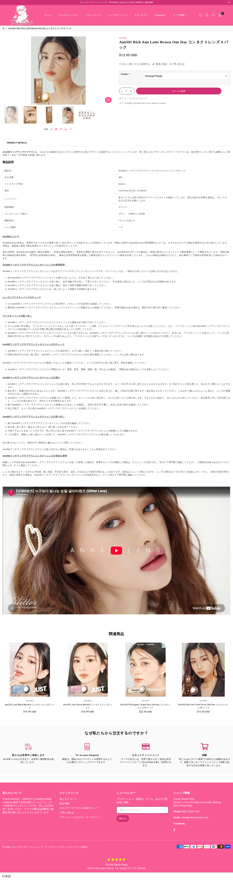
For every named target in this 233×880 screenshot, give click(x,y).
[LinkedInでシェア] (66, 129)
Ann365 (123, 38)
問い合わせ (179, 64)
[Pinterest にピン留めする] (61, 129)
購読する (123, 818)
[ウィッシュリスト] (213, 15)
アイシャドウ (92, 15)
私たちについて (68, 799)
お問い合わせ (67, 812)
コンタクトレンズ (68, 15)
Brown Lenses (159, 103)
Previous (6, 70)
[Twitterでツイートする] (56, 129)
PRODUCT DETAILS (17, 142)
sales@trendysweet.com (194, 817)
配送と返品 (161, 64)
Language (159, 15)
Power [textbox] (125, 74)
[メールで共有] (70, 129)
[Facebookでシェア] (51, 129)
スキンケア (140, 15)
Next (111, 70)
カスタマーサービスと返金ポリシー (79, 808)
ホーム (48, 15)
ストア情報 (178, 15)
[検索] (201, 15)
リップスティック (117, 15)
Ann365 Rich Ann (141, 103)
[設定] (207, 15)
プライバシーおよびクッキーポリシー (80, 817)
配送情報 (64, 803)
